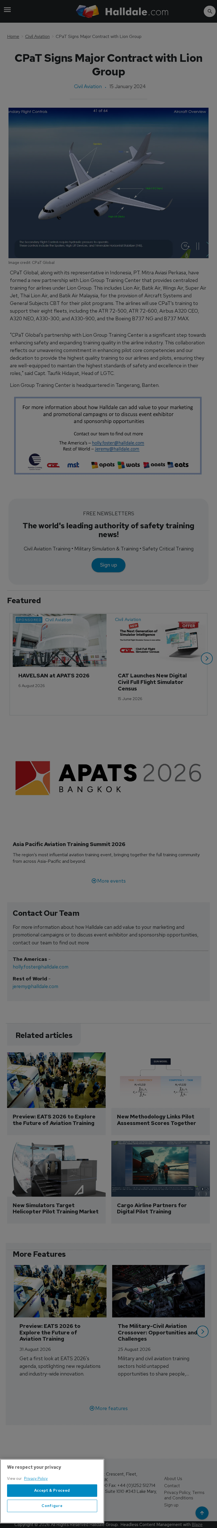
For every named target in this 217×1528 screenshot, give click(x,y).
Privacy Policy (36, 1478)
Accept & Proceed (52, 1490)
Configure (52, 1505)
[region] (52, 1491)
